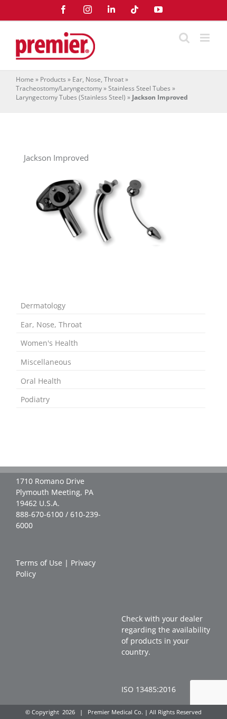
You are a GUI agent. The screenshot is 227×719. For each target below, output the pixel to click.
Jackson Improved (56, 158)
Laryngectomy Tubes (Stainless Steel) (71, 97)
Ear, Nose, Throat (98, 79)
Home (25, 79)
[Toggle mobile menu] (205, 37)
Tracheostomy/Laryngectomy (59, 88)
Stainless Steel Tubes (139, 88)
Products (53, 79)
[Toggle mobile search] (184, 37)
